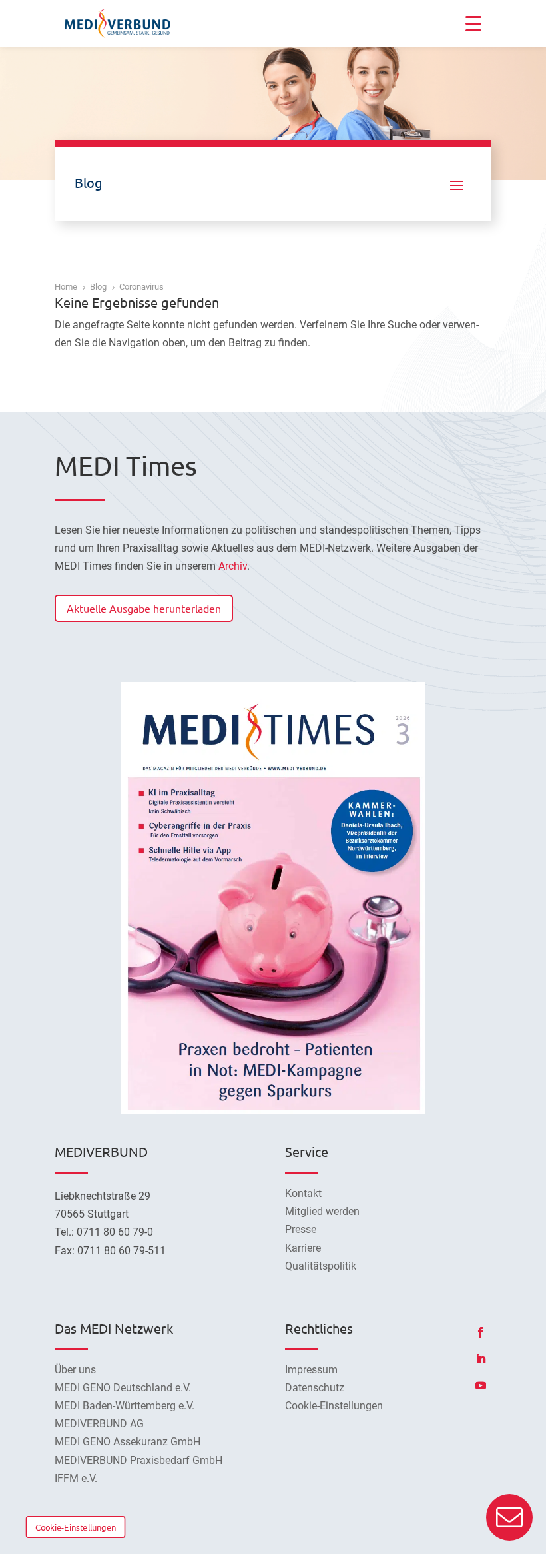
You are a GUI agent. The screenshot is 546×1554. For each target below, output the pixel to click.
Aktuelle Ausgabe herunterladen (144, 608)
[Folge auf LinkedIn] (480, 1358)
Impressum (311, 1369)
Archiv (232, 566)
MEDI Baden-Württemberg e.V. (124, 1405)
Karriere (303, 1248)
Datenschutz (314, 1387)
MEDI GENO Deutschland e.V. (123, 1387)
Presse (300, 1229)
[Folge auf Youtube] (480, 1385)
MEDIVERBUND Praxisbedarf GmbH (138, 1460)
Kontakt (303, 1193)
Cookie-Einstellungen (75, 1526)
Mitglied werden (322, 1211)
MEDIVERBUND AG (99, 1423)
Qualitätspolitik (320, 1266)
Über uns (75, 1369)
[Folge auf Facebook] (480, 1332)
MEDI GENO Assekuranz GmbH (127, 1441)
